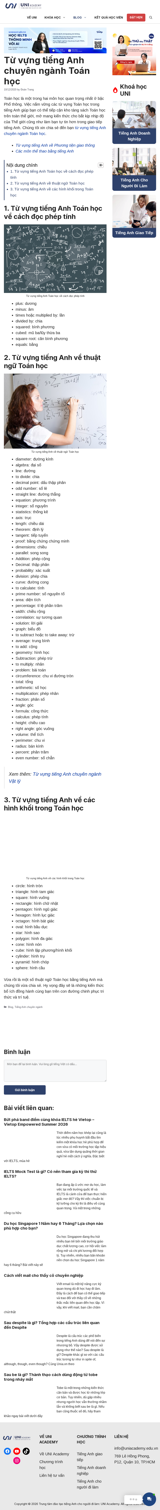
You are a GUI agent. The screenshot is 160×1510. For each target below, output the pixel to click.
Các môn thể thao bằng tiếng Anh (45, 151)
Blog (77, 17)
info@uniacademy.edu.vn (136, 1448)
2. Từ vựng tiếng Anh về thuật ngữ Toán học (47, 183)
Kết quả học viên (108, 17)
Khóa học (52, 17)
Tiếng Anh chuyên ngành (29, 1007)
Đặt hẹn (136, 17)
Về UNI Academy (54, 1454)
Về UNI (32, 17)
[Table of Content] (101, 165)
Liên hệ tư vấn (51, 1475)
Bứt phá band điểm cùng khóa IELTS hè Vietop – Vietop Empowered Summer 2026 (49, 1122)
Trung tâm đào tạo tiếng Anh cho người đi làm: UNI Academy (79, 1504)
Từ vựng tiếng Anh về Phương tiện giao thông (55, 145)
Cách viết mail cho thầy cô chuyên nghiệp (43, 1275)
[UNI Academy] (23, 6)
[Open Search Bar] (150, 17)
